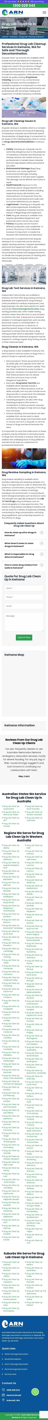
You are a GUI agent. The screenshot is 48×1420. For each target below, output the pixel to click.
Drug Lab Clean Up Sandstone (34, 1065)
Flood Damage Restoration (16, 1369)
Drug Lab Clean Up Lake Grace (34, 858)
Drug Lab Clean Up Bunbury (11, 938)
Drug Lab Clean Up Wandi (34, 1298)
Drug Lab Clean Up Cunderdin (11, 1048)
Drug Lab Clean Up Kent (11, 1221)
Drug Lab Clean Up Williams (34, 1192)
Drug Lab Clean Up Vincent (34, 1146)
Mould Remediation (13, 1359)
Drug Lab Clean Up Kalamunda (11, 1192)
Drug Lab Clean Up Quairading (34, 1048)
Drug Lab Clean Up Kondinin (11, 1232)
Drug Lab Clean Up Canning (11, 955)
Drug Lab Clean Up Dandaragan (11, 1059)
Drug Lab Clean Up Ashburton (11, 858)
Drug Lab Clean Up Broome (11, 921)
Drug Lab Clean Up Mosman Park (34, 927)
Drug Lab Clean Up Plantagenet (34, 1037)
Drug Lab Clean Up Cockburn (11, 996)
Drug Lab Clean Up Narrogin (34, 979)
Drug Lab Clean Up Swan (34, 1100)
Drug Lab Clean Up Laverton (34, 863)
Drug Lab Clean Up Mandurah (34, 875)
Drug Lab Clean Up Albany (11, 846)
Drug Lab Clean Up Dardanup (11, 1065)
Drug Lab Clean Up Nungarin (34, 1008)
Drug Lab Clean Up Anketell (11, 1263)
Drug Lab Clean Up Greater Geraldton (11, 1157)
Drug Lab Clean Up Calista (11, 1274)
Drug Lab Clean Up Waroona (34, 1169)
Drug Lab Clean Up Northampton (34, 1002)
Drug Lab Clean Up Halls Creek (11, 1163)
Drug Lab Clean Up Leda (11, 1303)
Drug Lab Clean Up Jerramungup (11, 1180)
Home (5, 36)
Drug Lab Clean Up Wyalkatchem (34, 1215)
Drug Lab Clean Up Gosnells (11, 1151)
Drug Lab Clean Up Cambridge (11, 949)
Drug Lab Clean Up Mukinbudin (34, 944)
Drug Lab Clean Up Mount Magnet (34, 933)
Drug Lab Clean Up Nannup (34, 967)
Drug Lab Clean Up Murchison (34, 956)
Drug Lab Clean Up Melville (34, 892)
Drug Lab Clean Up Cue (11, 1042)
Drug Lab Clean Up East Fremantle (11, 1105)
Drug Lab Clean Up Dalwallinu (11, 1053)
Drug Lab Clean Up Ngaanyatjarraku (34, 990)
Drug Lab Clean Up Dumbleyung (11, 1094)
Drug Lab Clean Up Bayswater (11, 878)
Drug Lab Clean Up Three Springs (34, 1112)
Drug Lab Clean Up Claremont (11, 990)
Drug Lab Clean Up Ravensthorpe (34, 1054)
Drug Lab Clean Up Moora (34, 915)
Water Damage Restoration (16, 1354)
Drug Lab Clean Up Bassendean (11, 872)
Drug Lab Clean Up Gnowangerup (11, 1140)
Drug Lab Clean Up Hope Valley (11, 1286)
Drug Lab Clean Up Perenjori (34, 1019)
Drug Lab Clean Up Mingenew (34, 910)
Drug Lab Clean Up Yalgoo (34, 1230)
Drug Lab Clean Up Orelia (34, 1274)
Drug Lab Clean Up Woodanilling (34, 1210)
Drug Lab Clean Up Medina (34, 1263)
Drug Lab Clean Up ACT (11, 819)
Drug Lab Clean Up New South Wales (11, 813)
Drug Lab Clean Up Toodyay (34, 1117)
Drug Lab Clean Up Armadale (11, 852)
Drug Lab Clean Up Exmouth (11, 1123)
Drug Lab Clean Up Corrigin (11, 1019)
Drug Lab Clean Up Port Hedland (34, 1042)
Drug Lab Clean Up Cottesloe (11, 1024)
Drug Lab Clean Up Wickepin (34, 1187)
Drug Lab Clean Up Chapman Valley (11, 978)
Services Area (10, 1374)
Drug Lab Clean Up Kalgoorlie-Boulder (11, 1198)
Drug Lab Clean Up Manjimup (34, 881)
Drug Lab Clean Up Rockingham (34, 1060)
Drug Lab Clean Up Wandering (34, 1158)
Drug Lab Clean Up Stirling (34, 1089)
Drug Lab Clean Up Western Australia (34, 813)
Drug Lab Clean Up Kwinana (34, 852)
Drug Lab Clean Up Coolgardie (11, 1007)
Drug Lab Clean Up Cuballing (11, 1036)
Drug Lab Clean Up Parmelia (34, 1280)
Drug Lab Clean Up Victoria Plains (34, 1140)
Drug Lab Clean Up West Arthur (34, 1175)
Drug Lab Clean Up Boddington (11, 895)
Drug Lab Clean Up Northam (34, 996)
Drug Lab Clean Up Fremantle (11, 1128)
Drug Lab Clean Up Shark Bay (34, 1077)
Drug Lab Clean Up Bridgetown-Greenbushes (11, 908)
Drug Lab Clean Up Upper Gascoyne (34, 1129)
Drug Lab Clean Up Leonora (34, 869)
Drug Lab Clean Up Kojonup (11, 1226)
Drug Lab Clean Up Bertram (11, 1269)
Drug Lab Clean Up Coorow (11, 1013)
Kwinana (13, 36)
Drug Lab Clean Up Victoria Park (34, 1135)
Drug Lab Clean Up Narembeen (34, 973)
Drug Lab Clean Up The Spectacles (36, 1292)
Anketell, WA (13, 1400)
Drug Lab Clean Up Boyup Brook (11, 901)
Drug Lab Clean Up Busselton (11, 944)
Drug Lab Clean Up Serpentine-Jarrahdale (36, 1071)
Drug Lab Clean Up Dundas (11, 1099)
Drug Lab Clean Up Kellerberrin (11, 1215)
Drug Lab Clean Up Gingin (11, 1134)
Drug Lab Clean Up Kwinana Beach (11, 1298)
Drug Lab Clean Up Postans (34, 1286)
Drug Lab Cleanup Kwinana (31, 36)
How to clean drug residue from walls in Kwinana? (21, 566)
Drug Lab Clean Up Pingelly (34, 1031)
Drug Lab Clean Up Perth (34, 1025)
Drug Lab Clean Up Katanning (11, 1209)
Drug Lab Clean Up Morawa (34, 921)
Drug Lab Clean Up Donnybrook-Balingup (12, 1082)
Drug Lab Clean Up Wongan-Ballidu (34, 1204)
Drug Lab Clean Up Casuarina (11, 1280)
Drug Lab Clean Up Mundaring (34, 950)
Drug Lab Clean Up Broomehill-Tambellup (13, 926)
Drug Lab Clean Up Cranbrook (11, 1030)
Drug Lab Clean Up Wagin (34, 1152)
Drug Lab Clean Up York (34, 1241)
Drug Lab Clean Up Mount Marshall (34, 938)
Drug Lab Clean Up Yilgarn (34, 1235)
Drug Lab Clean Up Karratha (11, 1203)
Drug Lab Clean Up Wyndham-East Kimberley (34, 1223)
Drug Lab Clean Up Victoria (11, 824)
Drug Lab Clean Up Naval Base (34, 1269)
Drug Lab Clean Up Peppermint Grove (34, 1013)
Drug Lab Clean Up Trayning (34, 1123)
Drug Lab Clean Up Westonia (34, 1181)
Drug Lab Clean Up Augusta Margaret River (11, 865)
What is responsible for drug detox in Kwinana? (19, 555)
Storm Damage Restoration (25, 309)
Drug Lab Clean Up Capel (11, 961)
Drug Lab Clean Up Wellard (34, 1303)
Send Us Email (14, 1395)
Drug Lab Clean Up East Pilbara (11, 1111)
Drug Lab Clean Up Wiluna (34, 1198)
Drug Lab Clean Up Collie (11, 1001)
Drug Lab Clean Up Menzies (34, 898)
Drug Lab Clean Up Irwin (11, 1174)
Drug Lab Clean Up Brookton (11, 915)
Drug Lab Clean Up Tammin (34, 1106)
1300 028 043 (24, 6)
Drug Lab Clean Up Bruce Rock (11, 932)
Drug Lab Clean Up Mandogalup (11, 1309)
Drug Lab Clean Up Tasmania (34, 819)
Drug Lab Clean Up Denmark (11, 1071)
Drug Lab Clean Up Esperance (11, 1117)
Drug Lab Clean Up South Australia (34, 807)
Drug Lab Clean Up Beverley (11, 889)
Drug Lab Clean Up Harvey (11, 1169)
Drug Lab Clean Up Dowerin (11, 1088)
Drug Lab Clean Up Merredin (34, 904)
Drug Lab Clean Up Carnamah (11, 967)
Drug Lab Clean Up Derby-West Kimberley (13, 1076)
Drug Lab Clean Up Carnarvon (11, 972)
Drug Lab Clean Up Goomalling (11, 1146)
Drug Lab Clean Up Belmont (11, 883)
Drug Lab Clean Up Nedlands (34, 985)
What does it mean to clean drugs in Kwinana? (19, 545)
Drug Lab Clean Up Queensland (11, 807)
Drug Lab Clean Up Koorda (11, 1238)
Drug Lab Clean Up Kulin (34, 846)
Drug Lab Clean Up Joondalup (11, 1186)
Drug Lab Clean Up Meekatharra (34, 887)
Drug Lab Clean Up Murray (34, 962)
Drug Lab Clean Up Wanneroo (34, 1164)
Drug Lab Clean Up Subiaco (34, 1094)
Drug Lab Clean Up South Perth (34, 1083)
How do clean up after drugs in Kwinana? (20, 534)
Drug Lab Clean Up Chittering (11, 984)
